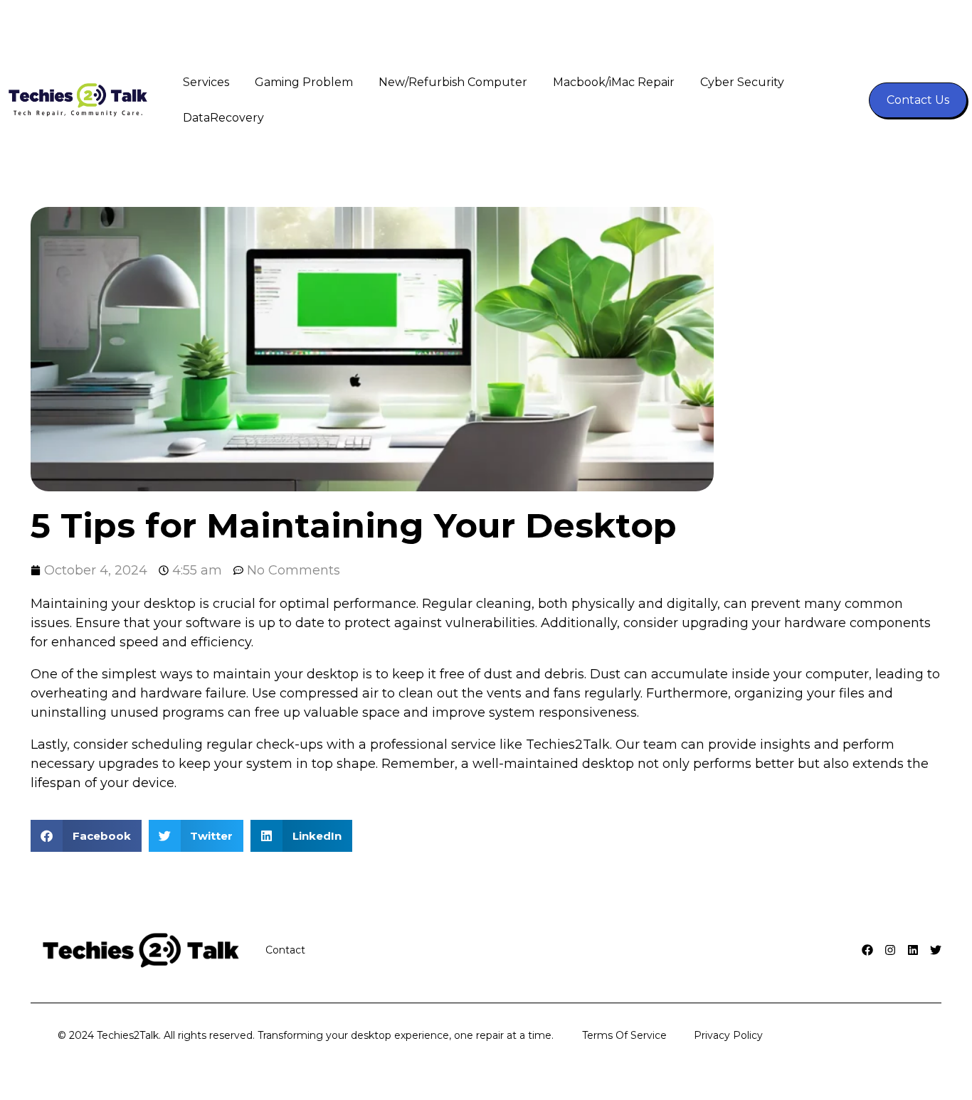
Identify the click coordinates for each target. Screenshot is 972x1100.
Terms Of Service (624, 1035)
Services (206, 82)
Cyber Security (742, 82)
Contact (285, 950)
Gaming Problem (304, 82)
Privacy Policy (728, 1035)
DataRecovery (223, 117)
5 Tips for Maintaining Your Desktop (354, 525)
